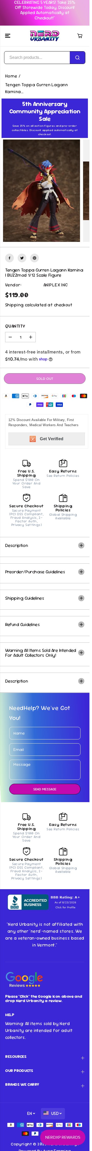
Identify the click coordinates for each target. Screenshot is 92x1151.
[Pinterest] (34, 258)
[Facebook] (9, 258)
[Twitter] (22, 258)
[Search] (77, 57)
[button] (8, 36)
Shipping (14, 305)
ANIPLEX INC (55, 285)
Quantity (15, 326)
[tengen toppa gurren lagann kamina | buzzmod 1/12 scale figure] (41, 190)
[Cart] (79, 35)
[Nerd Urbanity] (45, 35)
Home (11, 76)
